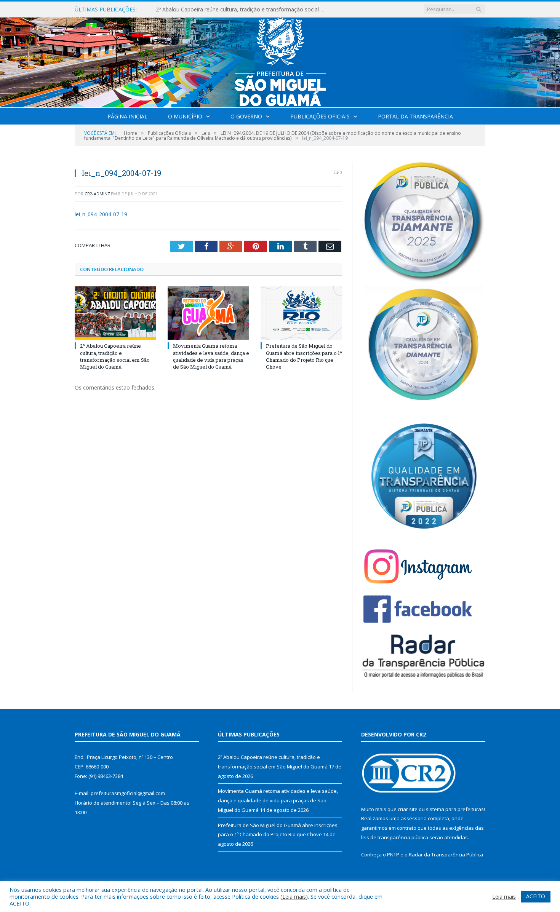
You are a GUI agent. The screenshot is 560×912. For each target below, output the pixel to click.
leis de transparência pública (394, 837)
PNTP (393, 854)
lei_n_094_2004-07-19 (101, 214)
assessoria (414, 818)
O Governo (246, 116)
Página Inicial (127, 116)
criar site (408, 809)
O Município (185, 116)
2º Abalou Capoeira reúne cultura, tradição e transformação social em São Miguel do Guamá (115, 356)
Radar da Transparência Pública (446, 854)
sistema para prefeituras (455, 809)
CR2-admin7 (97, 193)
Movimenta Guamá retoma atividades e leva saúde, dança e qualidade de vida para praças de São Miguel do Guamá (243, 9)
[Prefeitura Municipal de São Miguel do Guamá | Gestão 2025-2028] (280, 60)
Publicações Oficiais (320, 116)
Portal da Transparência (415, 116)
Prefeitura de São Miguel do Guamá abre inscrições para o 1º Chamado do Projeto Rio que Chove (304, 356)
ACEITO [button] (535, 896)
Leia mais (294, 896)
